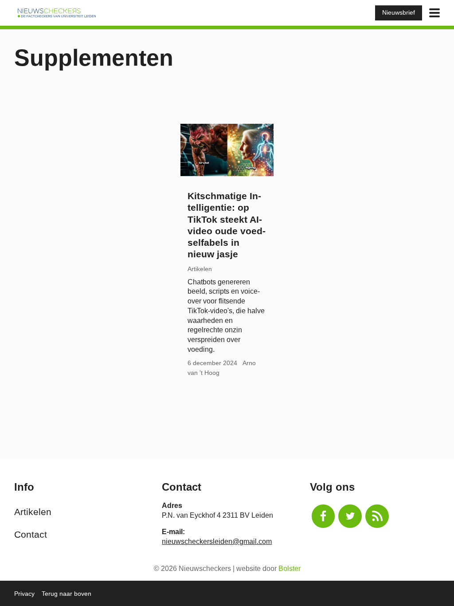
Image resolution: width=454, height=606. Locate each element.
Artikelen (32, 512)
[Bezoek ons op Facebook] (323, 516)
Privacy (24, 593)
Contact (30, 534)
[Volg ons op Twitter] (350, 516)
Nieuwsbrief (398, 12)
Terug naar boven (66, 593)
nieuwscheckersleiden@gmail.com (217, 541)
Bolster (289, 568)
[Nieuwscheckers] (56, 12)
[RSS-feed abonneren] (377, 516)
